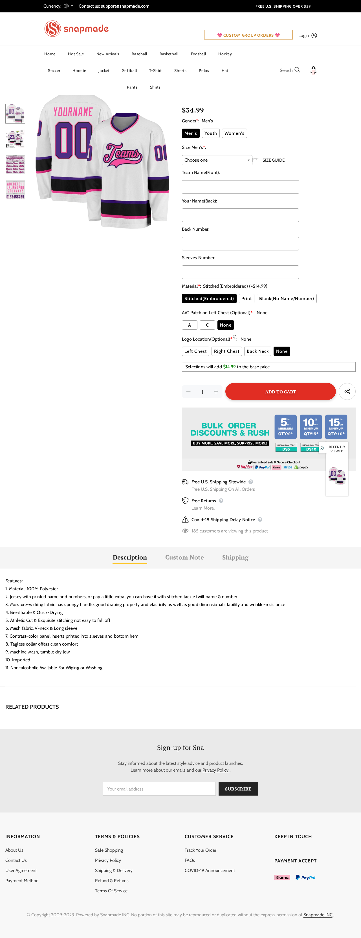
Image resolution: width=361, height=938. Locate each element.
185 (195, 531)
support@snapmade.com (125, 6)
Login (303, 35)
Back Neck (258, 351)
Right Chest (226, 351)
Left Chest (195, 351)
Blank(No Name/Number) (286, 298)
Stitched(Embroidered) (209, 298)
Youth (210, 133)
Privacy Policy (215, 770)
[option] (102, 158)
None (226, 325)
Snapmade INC (318, 914)
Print (246, 298)
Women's (234, 133)
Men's (190, 133)
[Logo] (80, 28)
